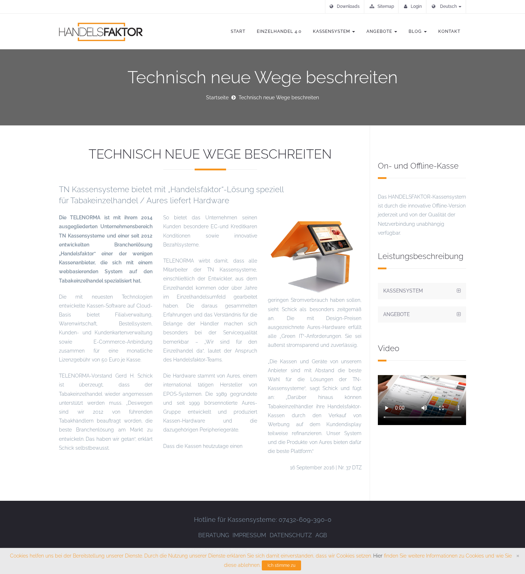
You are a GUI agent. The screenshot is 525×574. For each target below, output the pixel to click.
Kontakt (449, 31)
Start (238, 31)
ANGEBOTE (380, 31)
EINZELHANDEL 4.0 (279, 31)
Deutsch (448, 6)
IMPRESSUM (249, 535)
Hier (377, 556)
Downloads (348, 6)
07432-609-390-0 (305, 519)
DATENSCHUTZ (291, 535)
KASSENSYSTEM (332, 31)
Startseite (217, 97)
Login (416, 6)
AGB (321, 535)
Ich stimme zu (281, 565)
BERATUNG (213, 535)
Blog (416, 31)
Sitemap (386, 6)
